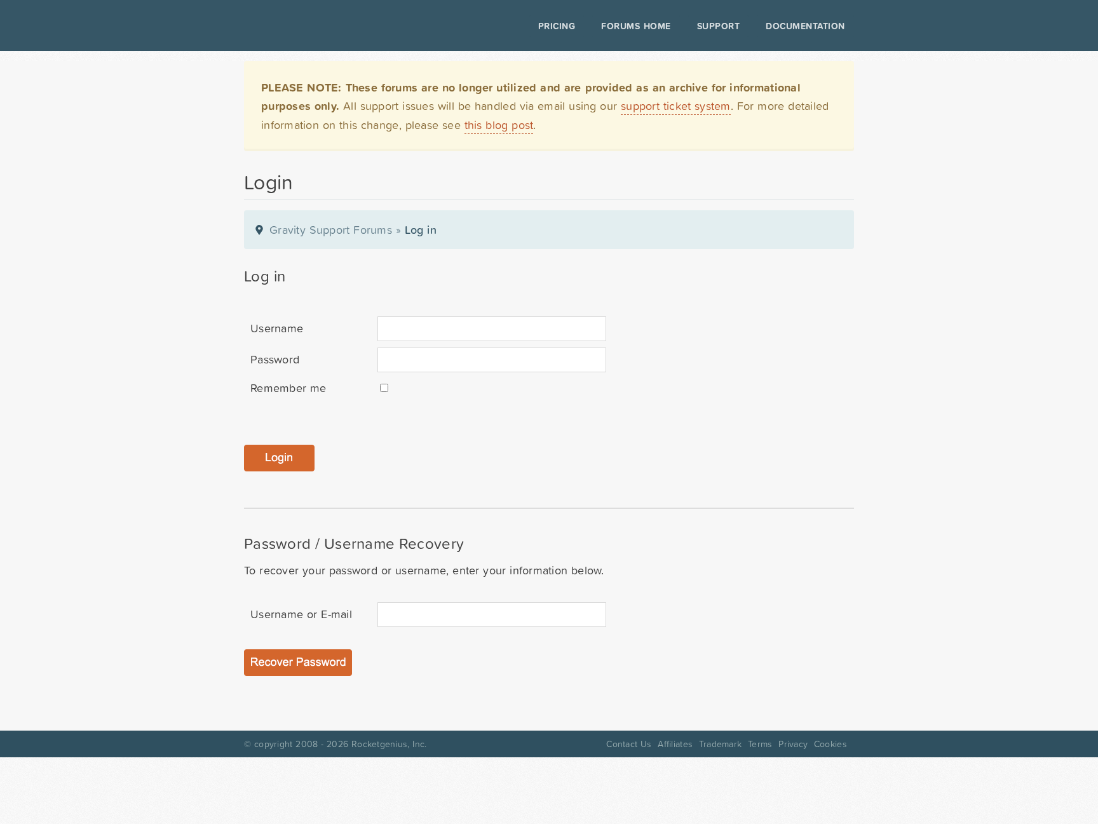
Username (276, 328)
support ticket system (676, 105)
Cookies (830, 744)
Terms (760, 744)
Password (274, 359)
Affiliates (675, 744)
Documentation (805, 26)
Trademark (720, 744)
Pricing (557, 26)
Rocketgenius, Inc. (388, 744)
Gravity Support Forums (330, 229)
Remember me (288, 387)
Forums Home (635, 26)
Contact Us (628, 744)
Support (718, 26)
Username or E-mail (301, 614)
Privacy (793, 744)
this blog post (499, 124)
